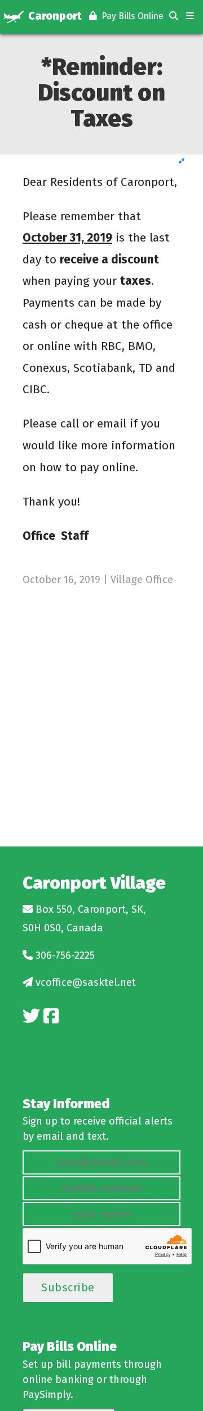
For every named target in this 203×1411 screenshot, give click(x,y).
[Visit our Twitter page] (31, 1016)
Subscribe (68, 1287)
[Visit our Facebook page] (51, 1016)
